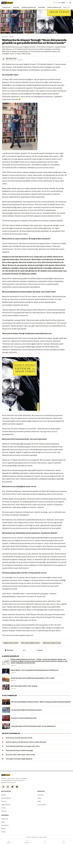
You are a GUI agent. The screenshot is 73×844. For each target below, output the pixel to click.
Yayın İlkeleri (5, 825)
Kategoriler (26, 841)
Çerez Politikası (41, 804)
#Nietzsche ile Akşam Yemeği (51, 643)
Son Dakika (40, 795)
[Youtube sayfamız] (17, 787)
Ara (45, 841)
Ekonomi (41, 7)
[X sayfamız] (3, 787)
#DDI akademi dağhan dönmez (30, 643)
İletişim (3, 828)
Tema (64, 841)
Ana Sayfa (5, 36)
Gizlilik (39, 801)
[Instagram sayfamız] (8, 787)
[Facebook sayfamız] (12, 787)
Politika (67, 7)
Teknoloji (3, 811)
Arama (39, 798)
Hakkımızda (4, 819)
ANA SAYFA (7, 7)
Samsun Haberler (29, 7)
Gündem (16, 7)
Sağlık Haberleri (54, 7)
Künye (3, 822)
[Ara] (70, 2)
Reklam (3, 832)
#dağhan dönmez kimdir (10, 643)
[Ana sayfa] (7, 2)
